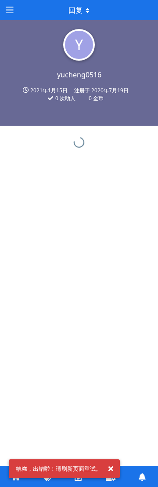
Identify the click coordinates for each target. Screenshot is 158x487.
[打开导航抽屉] (9, 10)
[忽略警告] (110, 469)
